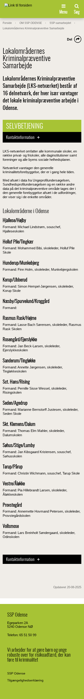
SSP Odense (16, 673)
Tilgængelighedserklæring (25, 680)
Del (69, 39)
